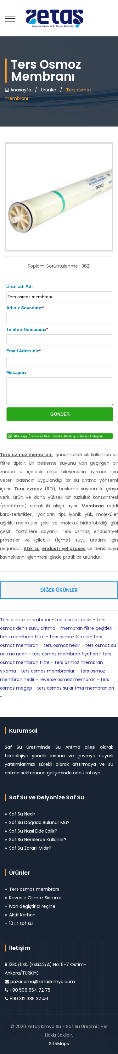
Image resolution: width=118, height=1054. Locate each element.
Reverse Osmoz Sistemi (35, 898)
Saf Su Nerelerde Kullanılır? (37, 839)
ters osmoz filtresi (69, 637)
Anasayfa (20, 90)
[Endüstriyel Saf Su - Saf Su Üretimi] (59, 18)
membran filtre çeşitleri (86, 628)
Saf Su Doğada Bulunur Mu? (39, 822)
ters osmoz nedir (73, 620)
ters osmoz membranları (48, 671)
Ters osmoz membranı (25, 620)
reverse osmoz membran (68, 679)
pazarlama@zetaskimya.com (42, 981)
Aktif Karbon (22, 915)
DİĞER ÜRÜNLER (59, 590)
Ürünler (48, 90)
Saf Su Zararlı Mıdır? (30, 848)
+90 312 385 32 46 (28, 998)
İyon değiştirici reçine (32, 906)
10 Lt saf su (21, 923)
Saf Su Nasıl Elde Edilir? (33, 831)
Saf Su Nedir (22, 814)
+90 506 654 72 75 (29, 990)
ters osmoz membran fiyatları (65, 654)
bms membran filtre (22, 637)
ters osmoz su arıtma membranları (75, 688)
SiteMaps (59, 1043)
